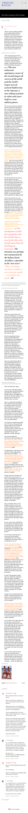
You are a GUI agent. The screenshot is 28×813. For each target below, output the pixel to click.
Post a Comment (5, 799)
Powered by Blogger (15, 809)
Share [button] (23, 683)
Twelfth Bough (7, 4)
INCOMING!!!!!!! (10, 693)
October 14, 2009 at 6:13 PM (12, 758)
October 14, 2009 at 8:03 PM (12, 796)
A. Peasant (8, 740)
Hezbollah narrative (11, 683)
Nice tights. (5, 28)
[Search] (22, 2)
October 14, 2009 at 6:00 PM (12, 736)
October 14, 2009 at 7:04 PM (12, 776)
